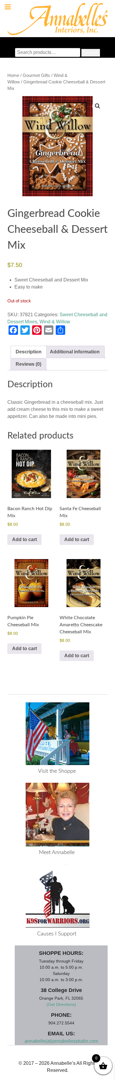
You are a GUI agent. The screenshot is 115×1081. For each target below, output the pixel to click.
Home (13, 75)
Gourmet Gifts (36, 75)
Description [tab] (29, 351)
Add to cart (24, 539)
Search (90, 52)
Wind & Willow (55, 321)
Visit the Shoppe (57, 771)
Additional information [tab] (75, 351)
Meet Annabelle (57, 852)
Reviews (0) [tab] (28, 364)
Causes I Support (56, 934)
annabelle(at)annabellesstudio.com (61, 1041)
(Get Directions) (61, 1004)
